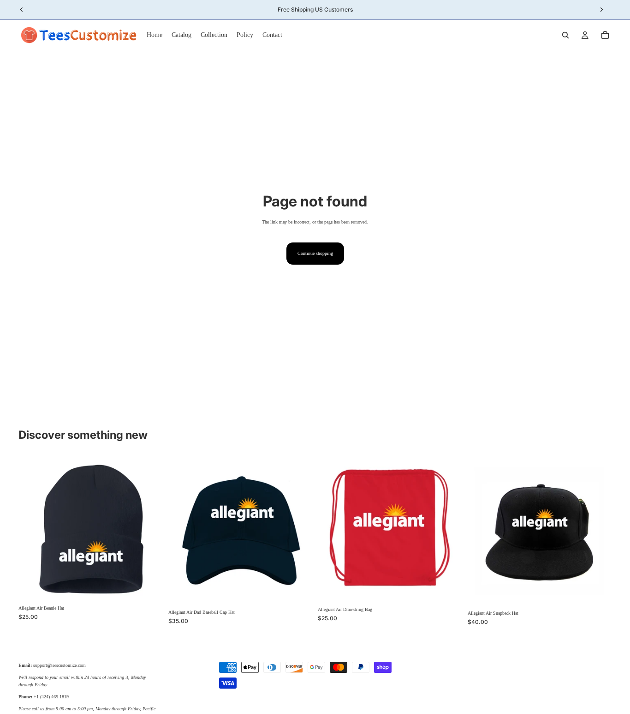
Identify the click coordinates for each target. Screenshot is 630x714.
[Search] (565, 35)
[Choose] (148, 586)
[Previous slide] (32, 529)
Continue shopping (315, 253)
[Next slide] (149, 529)
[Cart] (605, 35)
